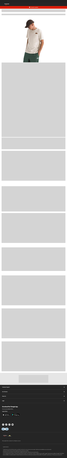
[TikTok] (6, 425)
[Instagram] (9, 425)
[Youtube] (13, 425)
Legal (3, 400)
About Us (4, 396)
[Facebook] (3, 425)
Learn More (4, 411)
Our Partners (5, 391)
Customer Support (6, 387)
